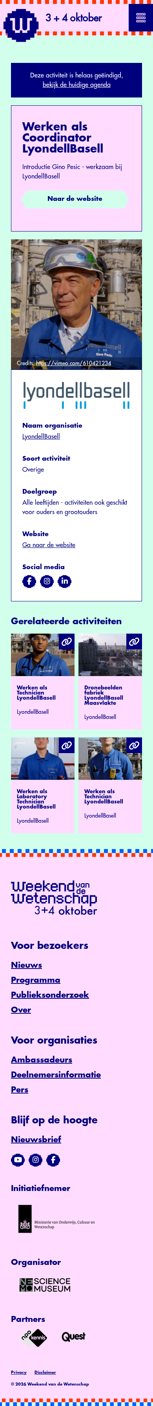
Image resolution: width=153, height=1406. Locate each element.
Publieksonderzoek (50, 995)
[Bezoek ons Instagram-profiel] (35, 1160)
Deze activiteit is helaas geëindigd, (76, 80)
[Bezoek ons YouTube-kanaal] (18, 1160)
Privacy (19, 1373)
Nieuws (26, 965)
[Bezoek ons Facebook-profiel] (53, 1160)
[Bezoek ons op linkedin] (64, 581)
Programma (35, 980)
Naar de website (74, 199)
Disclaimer (45, 1373)
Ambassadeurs (41, 1060)
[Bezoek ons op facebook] (29, 581)
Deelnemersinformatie (56, 1075)
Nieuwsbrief (36, 1140)
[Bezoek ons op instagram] (47, 581)
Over (21, 1010)
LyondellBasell (41, 437)
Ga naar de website (48, 545)
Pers (19, 1090)
